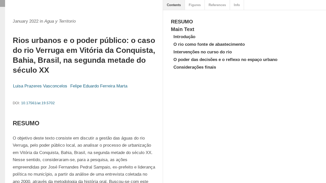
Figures (195, 5)
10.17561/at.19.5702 (38, 103)
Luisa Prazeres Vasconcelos (40, 86)
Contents (174, 5)
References (217, 5)
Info (237, 5)
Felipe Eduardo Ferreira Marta (98, 86)
